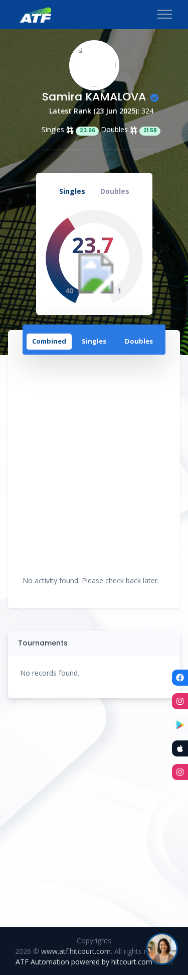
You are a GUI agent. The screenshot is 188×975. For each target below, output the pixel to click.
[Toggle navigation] (164, 15)
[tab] (49, 342)
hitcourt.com (132, 961)
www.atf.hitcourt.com (76, 951)
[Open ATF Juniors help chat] (162, 949)
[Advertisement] (94, 463)
